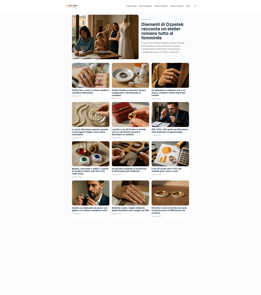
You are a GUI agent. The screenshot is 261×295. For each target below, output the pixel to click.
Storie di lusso (131, 6)
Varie (188, 6)
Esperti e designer (145, 6)
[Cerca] (195, 6)
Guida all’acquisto (176, 6)
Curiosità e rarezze (161, 6)
